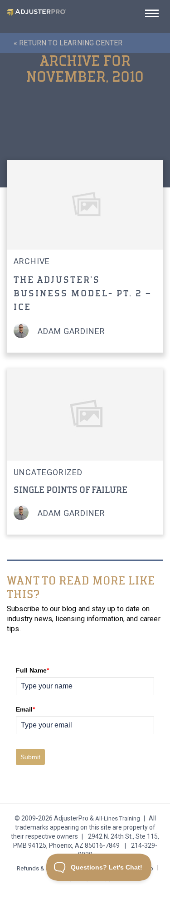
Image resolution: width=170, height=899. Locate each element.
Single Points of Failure (70, 490)
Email (25, 709)
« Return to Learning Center (68, 43)
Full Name (32, 670)
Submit (30, 757)
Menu (152, 16)
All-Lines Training (117, 818)
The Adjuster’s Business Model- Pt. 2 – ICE (83, 293)
